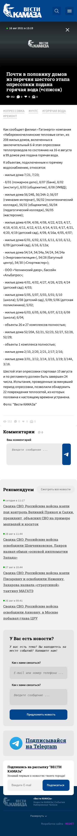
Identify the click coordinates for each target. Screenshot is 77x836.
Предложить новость (41, 714)
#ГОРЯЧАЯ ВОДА (54, 111)
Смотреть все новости (56, 489)
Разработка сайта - (57, 824)
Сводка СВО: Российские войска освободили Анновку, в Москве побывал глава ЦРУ (30, 612)
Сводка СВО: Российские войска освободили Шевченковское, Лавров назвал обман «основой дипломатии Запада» (35, 548)
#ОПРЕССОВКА (13, 111)
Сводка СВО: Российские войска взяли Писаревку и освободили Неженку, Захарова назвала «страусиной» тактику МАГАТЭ (36, 582)
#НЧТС (33, 111)
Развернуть (37, 816)
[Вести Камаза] (22, 10)
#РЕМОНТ (10, 116)
